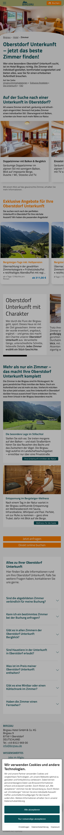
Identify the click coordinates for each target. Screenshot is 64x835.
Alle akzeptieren (32, 809)
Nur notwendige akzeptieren (32, 819)
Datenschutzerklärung (40, 827)
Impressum (55, 827)
